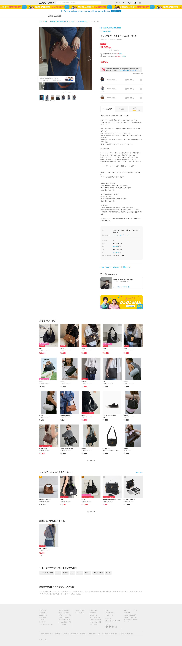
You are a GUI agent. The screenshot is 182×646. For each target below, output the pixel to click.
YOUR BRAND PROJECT (46, 624)
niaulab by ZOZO (129, 615)
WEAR (126, 613)
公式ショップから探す (64, 615)
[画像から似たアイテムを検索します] (43, 87)
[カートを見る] (134, 2)
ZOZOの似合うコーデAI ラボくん (130, 620)
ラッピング (116, 252)
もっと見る (90, 460)
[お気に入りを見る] (129, 2)
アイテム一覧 (125, 287)
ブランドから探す (63, 613)
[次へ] (89, 58)
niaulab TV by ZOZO (130, 617)
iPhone (108, 621)
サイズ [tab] (121, 109)
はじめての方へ (110, 613)
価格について (116, 267)
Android (115, 621)
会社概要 (57, 633)
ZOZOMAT (93, 613)
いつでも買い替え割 (95, 619)
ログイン (117, 2)
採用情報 (73, 633)
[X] (107, 627)
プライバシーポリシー (93, 633)
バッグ (73, 21)
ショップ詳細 (116, 287)
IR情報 (66, 633)
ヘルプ (107, 610)
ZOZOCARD (93, 615)
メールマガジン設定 (95, 622)
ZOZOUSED (42, 617)
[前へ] (42, 58)
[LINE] (116, 626)
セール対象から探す (64, 619)
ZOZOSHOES (43, 615)
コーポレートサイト (45, 633)
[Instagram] (113, 627)
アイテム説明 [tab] (107, 109)
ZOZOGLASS (93, 610)
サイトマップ (109, 615)
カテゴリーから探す (64, 610)
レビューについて (105, 267)
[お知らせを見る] (124, 2)
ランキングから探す (64, 617)
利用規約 (82, 633)
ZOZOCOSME (43, 613)
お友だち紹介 (93, 624)
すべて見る (139, 472)
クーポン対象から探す (64, 622)
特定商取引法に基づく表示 (109, 633)
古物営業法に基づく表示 (126, 633)
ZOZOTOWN (43, 21)
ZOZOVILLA (42, 619)
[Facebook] (110, 627)
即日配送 (115, 246)
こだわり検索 (62, 624)
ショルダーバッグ (82, 21)
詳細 (120, 53)
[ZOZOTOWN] (46, 2)
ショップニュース (80, 610)
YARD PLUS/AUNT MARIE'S (59, 21)
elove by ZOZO (79, 613)
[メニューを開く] (140, 2)
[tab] (136, 109)
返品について (126, 267)
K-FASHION (42, 622)
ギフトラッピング (95, 617)
